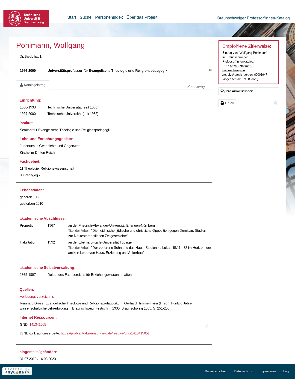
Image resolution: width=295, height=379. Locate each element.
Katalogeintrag (34, 85)
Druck (229, 103)
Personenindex (109, 17)
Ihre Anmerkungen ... (240, 91)
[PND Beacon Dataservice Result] (206, 326)
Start (71, 17)
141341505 (38, 324)
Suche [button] (85, 17)
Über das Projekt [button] (142, 17)
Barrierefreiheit (216, 371)
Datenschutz (243, 371)
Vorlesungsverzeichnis (37, 296)
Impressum (268, 371)
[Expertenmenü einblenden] (275, 103)
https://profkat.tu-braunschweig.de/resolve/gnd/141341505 (104, 333)
